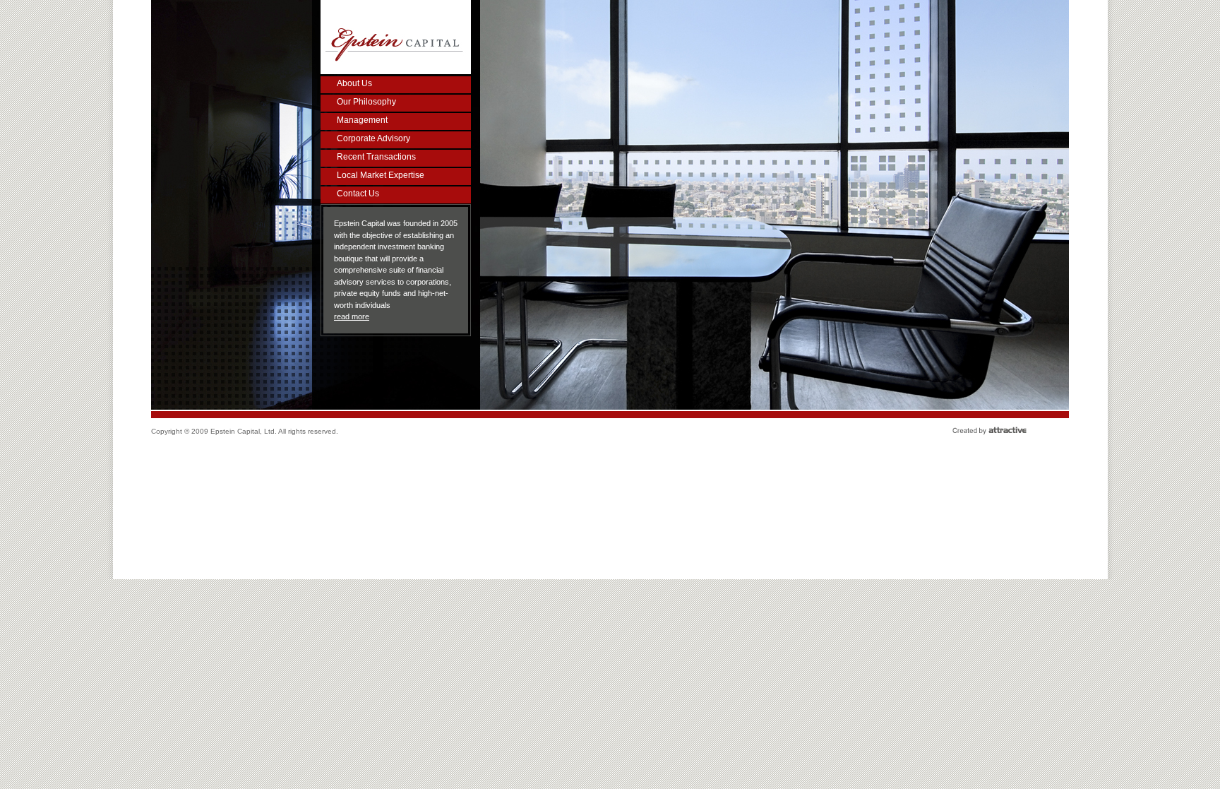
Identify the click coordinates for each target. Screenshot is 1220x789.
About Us (354, 83)
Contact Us (358, 193)
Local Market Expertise (380, 175)
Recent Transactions (376, 157)
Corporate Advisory (373, 138)
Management (362, 120)
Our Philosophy (366, 102)
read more (351, 316)
